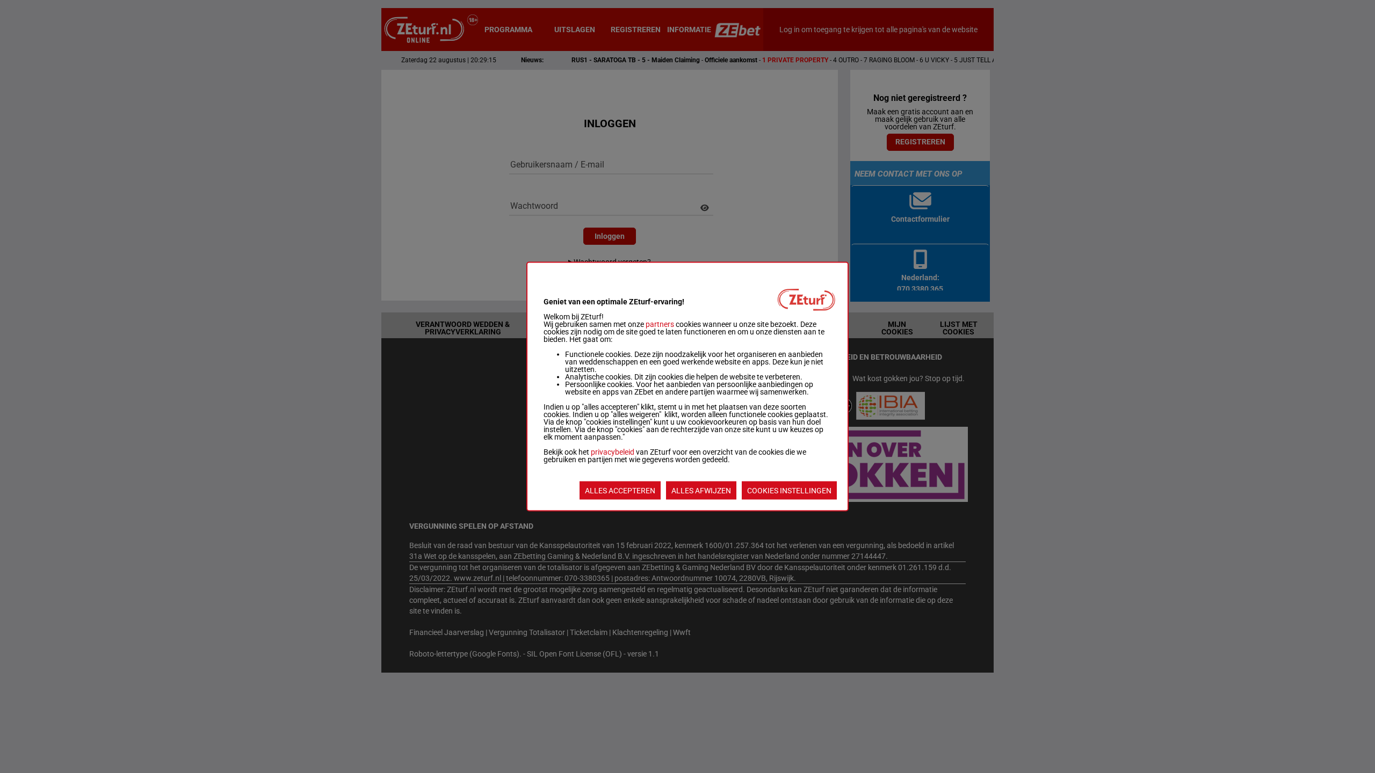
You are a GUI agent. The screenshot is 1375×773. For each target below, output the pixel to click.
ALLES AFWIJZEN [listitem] (701, 490)
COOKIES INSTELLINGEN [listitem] (789, 490)
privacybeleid (612, 452)
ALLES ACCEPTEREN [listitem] (620, 490)
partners (660, 324)
